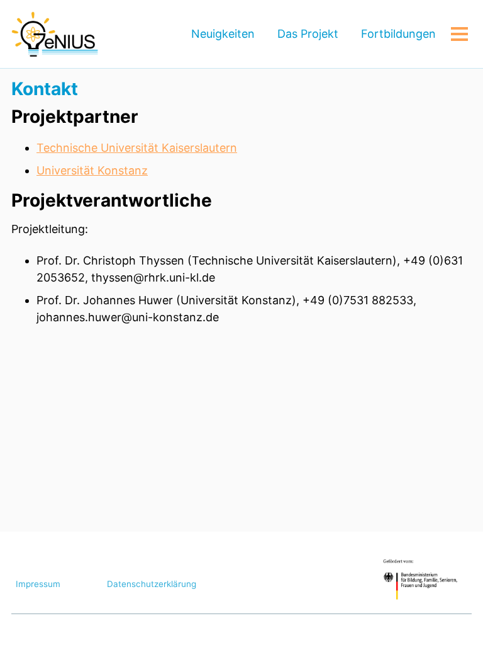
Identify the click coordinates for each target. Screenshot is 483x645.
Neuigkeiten (223, 33)
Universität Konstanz (92, 170)
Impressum (38, 584)
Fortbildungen (398, 33)
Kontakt (44, 89)
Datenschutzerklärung (151, 584)
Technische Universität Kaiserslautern (136, 147)
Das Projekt (307, 33)
